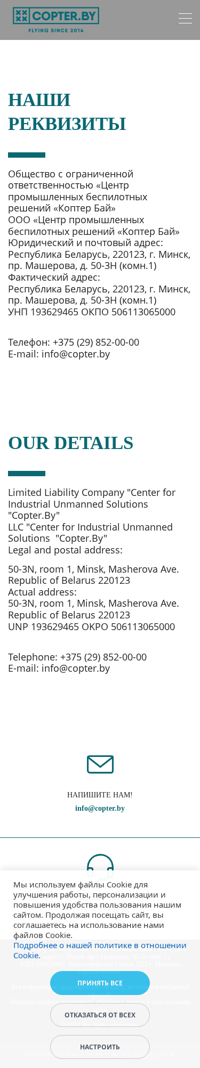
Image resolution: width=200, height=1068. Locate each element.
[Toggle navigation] (185, 20)
